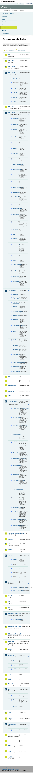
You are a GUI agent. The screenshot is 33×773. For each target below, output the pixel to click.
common (11, 381)
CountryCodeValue (16, 417)
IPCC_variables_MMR (16, 590)
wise (9, 751)
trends (14, 101)
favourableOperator (16, 142)
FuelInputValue (16, 434)
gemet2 (10, 555)
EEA (9, 1)
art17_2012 (11, 106)
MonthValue (16, 474)
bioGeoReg (16, 124)
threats (14, 255)
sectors (14, 706)
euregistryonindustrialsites (13, 533)
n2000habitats (16, 340)
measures (15, 159)
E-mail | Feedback (6, 767)
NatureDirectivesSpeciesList (16, 362)
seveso (10, 735)
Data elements (5, 22)
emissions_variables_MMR (16, 587)
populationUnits (16, 197)
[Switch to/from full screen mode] (23, 4)
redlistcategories (16, 366)
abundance (15, 294)
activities (15, 78)
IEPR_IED (11, 641)
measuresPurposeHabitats (16, 174)
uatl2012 (15, 669)
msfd (9, 712)
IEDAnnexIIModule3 (13, 626)
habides (10, 596)
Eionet (8, 10)
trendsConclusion (16, 264)
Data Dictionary (14, 10)
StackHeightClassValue (16, 507)
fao (9, 543)
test (9, 741)
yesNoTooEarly (16, 276)
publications (12, 724)
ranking (15, 238)
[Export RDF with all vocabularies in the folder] (28, 74)
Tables (3, 19)
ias (9, 601)
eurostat (10, 539)
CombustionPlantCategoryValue (16, 408)
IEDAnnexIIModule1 (13, 613)
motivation (15, 319)
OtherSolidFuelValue (16, 489)
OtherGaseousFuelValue (16, 480)
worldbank (11, 757)
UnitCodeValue (16, 511)
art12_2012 (11, 60)
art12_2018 (11, 66)
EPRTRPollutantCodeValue (16, 425)
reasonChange (16, 244)
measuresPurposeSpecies (16, 181)
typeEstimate (16, 271)
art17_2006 (11, 72)
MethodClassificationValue (16, 458)
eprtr (9, 395)
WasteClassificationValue (16, 519)
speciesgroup (16, 371)
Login (20, 3)
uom (9, 745)
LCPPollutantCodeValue (16, 442)
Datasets (4, 16)
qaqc (14, 234)
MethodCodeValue (16, 465)
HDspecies (15, 153)
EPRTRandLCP (13, 401)
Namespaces (5, 33)
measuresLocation (16, 169)
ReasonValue (16, 498)
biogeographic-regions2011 (16, 302)
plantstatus (15, 700)
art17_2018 (11, 112)
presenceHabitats (16, 208)
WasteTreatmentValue (16, 525)
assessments (16, 118)
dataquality (15, 306)
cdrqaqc (15, 129)
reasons (15, 97)
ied (9, 607)
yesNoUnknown (16, 281)
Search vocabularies (10, 50)
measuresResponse (16, 187)
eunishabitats (16, 315)
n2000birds (15, 331)
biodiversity (12, 290)
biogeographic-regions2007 (16, 298)
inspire (10, 649)
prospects (15, 229)
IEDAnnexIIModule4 (13, 634)
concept (15, 559)
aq (9, 54)
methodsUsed (16, 192)
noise (10, 718)
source (14, 568)
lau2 (9, 679)
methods (15, 92)
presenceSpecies (16, 214)
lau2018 (10, 683)
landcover (11, 655)
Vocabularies (5, 27)
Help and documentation (8, 13)
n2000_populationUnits (16, 325)
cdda (9, 376)
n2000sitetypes (16, 349)
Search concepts (21, 50)
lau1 (9, 675)
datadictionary (12, 385)
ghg (9, 582)
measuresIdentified (16, 164)
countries (15, 88)
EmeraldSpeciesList (16, 311)
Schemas (4, 24)
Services (4, 30)
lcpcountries (16, 695)
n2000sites (15, 345)
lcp (9, 689)
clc (13, 661)
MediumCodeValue (16, 452)
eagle (14, 665)
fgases (10, 549)
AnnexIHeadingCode (16, 619)
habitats (15, 148)
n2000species (16, 354)
